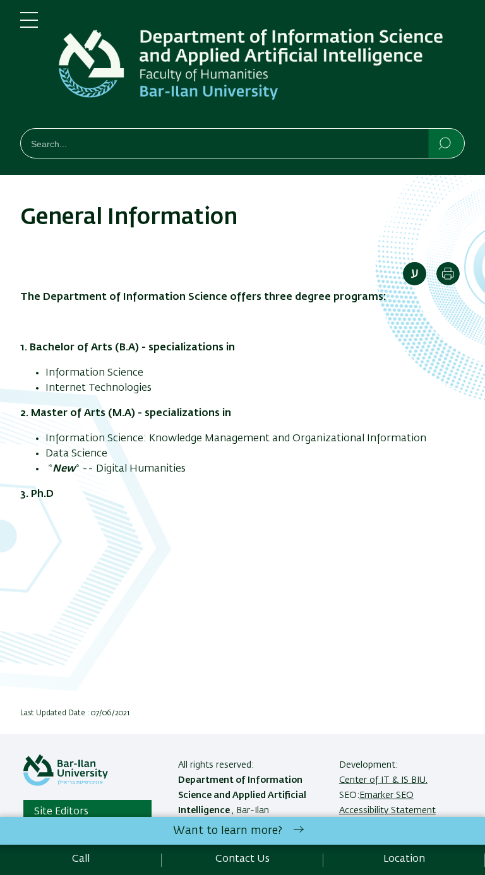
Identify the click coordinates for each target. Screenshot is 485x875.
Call (81, 859)
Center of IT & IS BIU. (383, 780)
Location (404, 859)
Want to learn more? (227, 830)
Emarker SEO (386, 795)
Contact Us (242, 859)
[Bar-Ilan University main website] (65, 783)
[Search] (445, 143)
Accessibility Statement (387, 810)
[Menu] (29, 25)
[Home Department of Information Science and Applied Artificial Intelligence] (261, 66)
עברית (414, 273)
